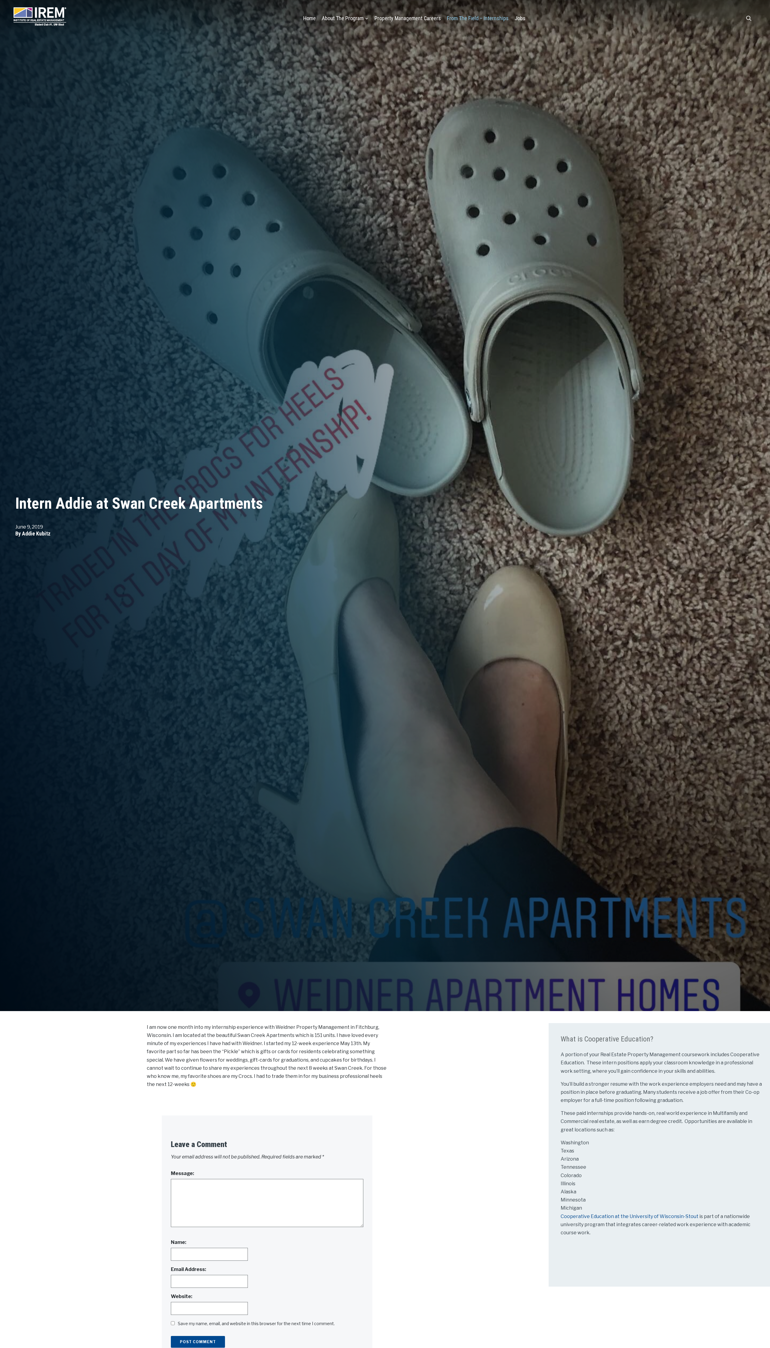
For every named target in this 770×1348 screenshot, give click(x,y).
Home (309, 18)
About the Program (343, 18)
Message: (182, 1173)
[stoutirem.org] (40, 15)
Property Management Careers (407, 18)
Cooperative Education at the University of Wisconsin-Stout (630, 1216)
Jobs (520, 18)
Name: (178, 1242)
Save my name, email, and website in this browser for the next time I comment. (256, 1323)
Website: (181, 1296)
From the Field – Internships (478, 18)
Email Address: (188, 1269)
